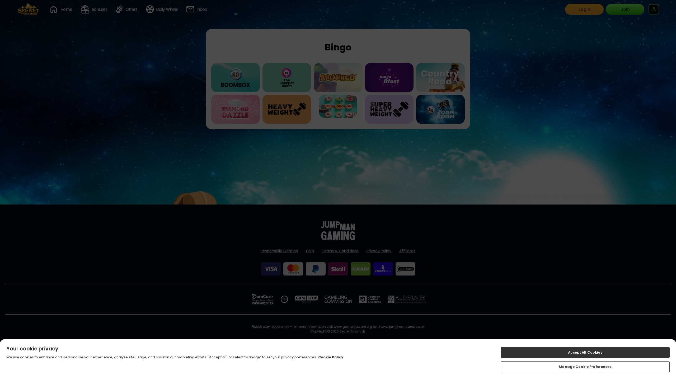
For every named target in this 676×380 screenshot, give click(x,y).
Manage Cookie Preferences (585, 366)
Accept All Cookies (585, 352)
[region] (338, 359)
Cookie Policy (330, 357)
